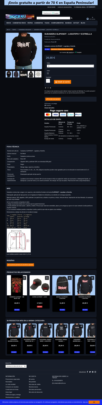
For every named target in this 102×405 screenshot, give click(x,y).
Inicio (8, 23)
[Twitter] (90, 372)
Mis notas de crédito (34, 384)
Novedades (9, 381)
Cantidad (48, 77)
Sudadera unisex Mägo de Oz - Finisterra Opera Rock (29, 340)
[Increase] (51, 80)
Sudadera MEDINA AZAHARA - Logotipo (14, 340)
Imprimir (48, 105)
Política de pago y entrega (13, 394)
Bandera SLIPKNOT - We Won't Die (17, 297)
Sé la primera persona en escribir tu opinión (20, 264)
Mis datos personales (35, 389)
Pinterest (50, 88)
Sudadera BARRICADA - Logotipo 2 (77, 340)
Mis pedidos (32, 381)
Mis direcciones (33, 387)
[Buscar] (71, 18)
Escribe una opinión (54, 99)
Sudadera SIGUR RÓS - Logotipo (92, 340)
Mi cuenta (32, 379)
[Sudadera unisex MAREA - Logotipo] (61, 331)
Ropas (30, 23)
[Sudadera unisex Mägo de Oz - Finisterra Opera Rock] (30, 331)
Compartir (48, 88)
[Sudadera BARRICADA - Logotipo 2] (77, 331)
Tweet (45, 88)
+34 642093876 (90, 7)
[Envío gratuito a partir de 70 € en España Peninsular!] (51, 2)
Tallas (48, 63)
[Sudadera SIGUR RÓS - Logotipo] (93, 331)
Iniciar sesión (51, 7)
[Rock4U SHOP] (20, 16)
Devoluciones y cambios (13, 397)
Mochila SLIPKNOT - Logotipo (62, 297)
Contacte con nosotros (65, 7)
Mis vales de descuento (36, 392)
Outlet (76, 23)
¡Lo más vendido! (11, 384)
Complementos (57, 23)
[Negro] (48, 73)
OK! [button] (94, 402)
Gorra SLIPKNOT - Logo (39, 297)
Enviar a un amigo (51, 103)
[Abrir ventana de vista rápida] (24, 278)
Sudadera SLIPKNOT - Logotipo (85, 297)
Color (48, 70)
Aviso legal (9, 392)
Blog (83, 23)
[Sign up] (25, 366)
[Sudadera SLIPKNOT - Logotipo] (85, 285)
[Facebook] (87, 372)
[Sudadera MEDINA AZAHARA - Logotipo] (14, 331)
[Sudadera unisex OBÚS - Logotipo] (45, 331)
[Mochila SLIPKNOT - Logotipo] (62, 285)
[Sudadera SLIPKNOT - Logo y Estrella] (9, 74)
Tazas (47, 23)
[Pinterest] (92, 372)
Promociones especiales (13, 379)
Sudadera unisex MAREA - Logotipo (61, 340)
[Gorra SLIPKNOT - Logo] (40, 285)
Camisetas (38, 23)
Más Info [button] (85, 402)
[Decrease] (51, 82)
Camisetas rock (19, 23)
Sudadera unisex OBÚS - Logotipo (45, 340)
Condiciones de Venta (12, 389)
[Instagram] (95, 372)
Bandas (68, 23)
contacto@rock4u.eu (60, 383)
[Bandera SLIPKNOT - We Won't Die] (17, 285)
